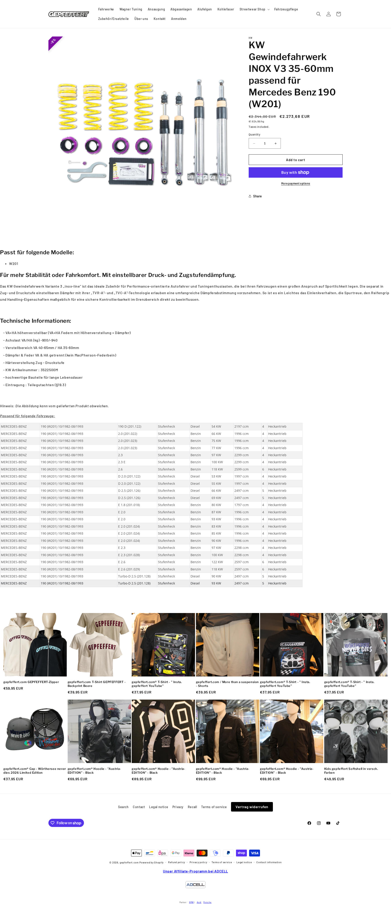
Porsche (207, 902)
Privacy (178, 807)
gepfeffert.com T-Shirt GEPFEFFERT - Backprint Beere (97, 684)
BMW (191, 902)
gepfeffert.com (129, 862)
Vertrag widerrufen (252, 807)
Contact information (268, 862)
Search (123, 807)
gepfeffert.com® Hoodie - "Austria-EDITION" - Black (94, 770)
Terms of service (214, 807)
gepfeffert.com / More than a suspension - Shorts (227, 684)
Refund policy (176, 862)
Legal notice (158, 807)
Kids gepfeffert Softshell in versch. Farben (351, 770)
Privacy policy (198, 862)
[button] (254, 9)
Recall (192, 807)
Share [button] (257, 196)
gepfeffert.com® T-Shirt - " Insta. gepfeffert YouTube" (157, 684)
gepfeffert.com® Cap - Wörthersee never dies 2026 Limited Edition (34, 770)
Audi (199, 902)
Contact (139, 807)
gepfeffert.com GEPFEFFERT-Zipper (31, 682)
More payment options (295, 183)
